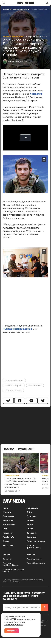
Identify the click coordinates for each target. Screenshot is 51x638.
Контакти (7, 559)
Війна (29, 512)
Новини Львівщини (19, 9)
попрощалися (23, 328)
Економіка (8, 520)
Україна (7, 512)
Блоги (30, 524)
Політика (31, 516)
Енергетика (9, 524)
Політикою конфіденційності (14, 623)
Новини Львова (12, 475)
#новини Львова (14, 380)
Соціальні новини (36, 541)
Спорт (30, 528)
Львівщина (32, 508)
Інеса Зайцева (15, 61)
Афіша (6, 541)
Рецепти (7, 533)
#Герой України (13, 390)
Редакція (31, 555)
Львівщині (9, 328)
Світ (5, 528)
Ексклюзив (8, 516)
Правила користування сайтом (13, 570)
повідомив (36, 93)
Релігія (30, 520)
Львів (5, 508)
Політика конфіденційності (10, 564)
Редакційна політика (36, 563)
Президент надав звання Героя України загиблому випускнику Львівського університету (20, 482)
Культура (31, 537)
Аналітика (8, 545)
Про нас (6, 555)
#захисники (35, 385)
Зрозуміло (12, 631)
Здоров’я (31, 533)
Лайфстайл (9, 537)
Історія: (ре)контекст (33, 546)
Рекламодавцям (34, 559)
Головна (6, 9)
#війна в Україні (13, 385)
